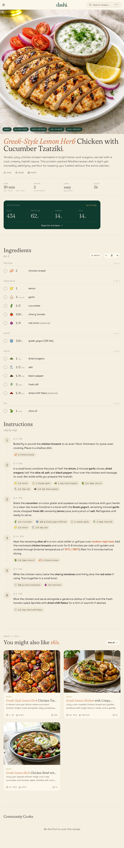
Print (34, 173)
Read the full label (50, 225)
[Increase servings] (117, 255)
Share (21, 173)
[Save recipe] (56, 654)
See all (113, 642)
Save (9, 173)
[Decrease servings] (106, 255)
